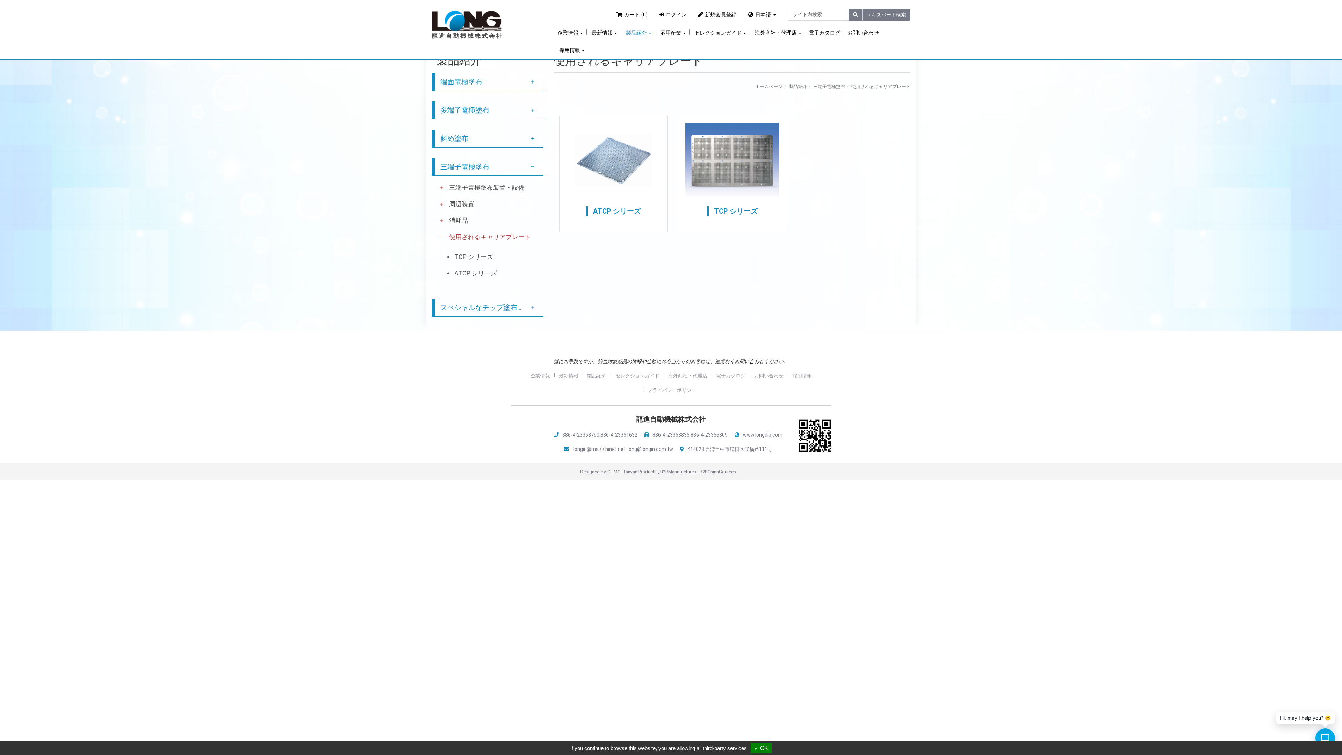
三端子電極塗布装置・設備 (487, 187)
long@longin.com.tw (650, 449)
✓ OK (761, 748)
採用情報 (802, 376)
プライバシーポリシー (672, 390)
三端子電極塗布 (464, 167)
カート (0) (636, 15)
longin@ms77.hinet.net (599, 449)
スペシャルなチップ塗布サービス (491, 307)
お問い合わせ (863, 33)
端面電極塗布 (461, 82)
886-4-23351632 (618, 435)
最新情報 (568, 376)
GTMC (613, 471)
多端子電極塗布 (464, 110)
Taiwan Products (640, 471)
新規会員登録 (720, 15)
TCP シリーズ (473, 256)
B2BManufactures (678, 471)
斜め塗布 (454, 138)
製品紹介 (798, 86)
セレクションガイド (637, 376)
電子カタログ (824, 33)
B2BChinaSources (718, 471)
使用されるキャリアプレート (490, 236)
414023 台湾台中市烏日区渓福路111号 (729, 449)
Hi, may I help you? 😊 (1305, 718)
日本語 (763, 15)
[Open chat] (1325, 738)
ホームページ (768, 86)
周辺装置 (461, 204)
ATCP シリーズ (475, 273)
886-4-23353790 (580, 435)
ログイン (676, 15)
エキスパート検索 (886, 14)
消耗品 (458, 220)
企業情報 (540, 376)
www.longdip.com (762, 435)
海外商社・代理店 (687, 376)
